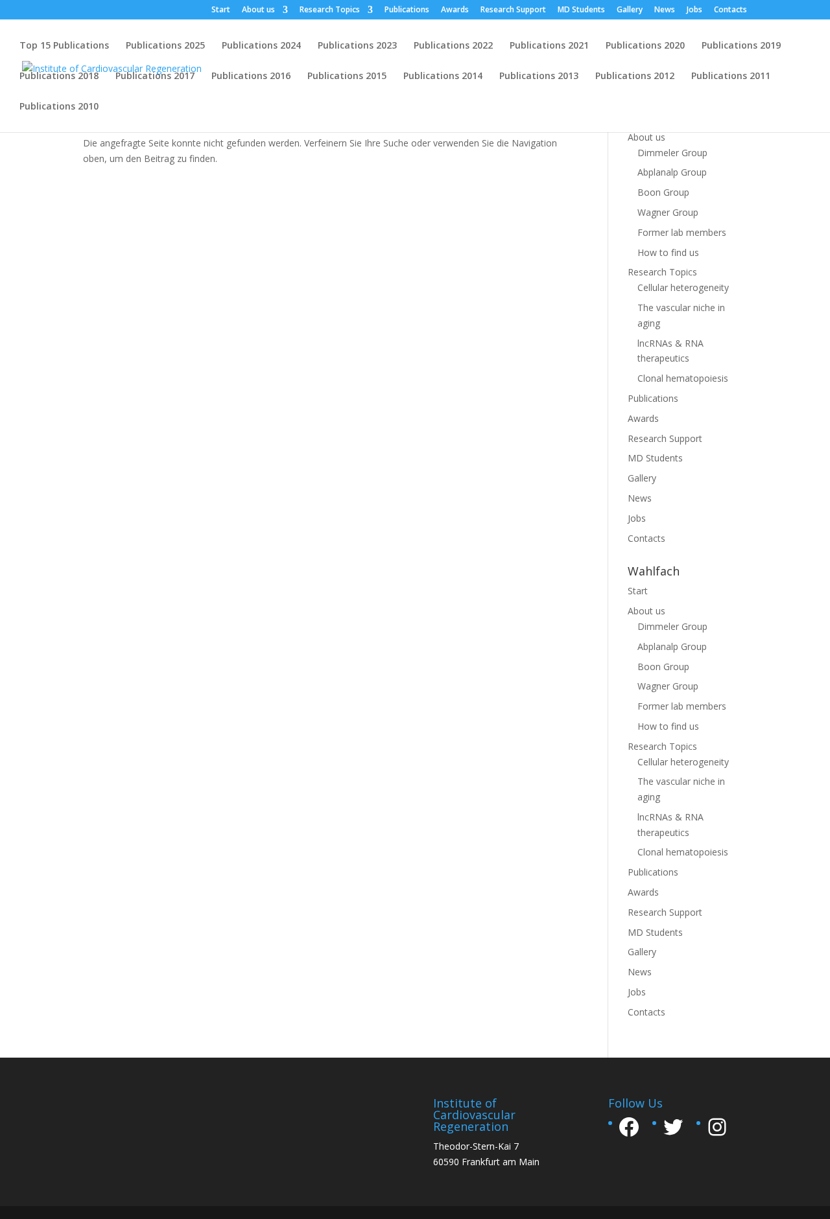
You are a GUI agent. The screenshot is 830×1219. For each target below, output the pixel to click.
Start (220, 10)
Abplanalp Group (672, 172)
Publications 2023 (357, 46)
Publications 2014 (442, 76)
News (664, 10)
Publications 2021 (549, 46)
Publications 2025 (165, 46)
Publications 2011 (730, 76)
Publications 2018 (59, 76)
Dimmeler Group (672, 152)
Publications (407, 10)
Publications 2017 (155, 76)
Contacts (730, 10)
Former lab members (681, 232)
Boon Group (663, 192)
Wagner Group (667, 212)
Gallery (630, 10)
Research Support (513, 10)
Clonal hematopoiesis (682, 378)
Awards (455, 10)
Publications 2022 (453, 46)
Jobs (694, 10)
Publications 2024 (261, 46)
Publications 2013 (538, 76)
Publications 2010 (59, 107)
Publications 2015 (346, 76)
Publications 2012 (634, 76)
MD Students (581, 10)
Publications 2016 (250, 76)
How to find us (668, 252)
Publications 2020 (645, 46)
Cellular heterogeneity (683, 287)
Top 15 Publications (64, 46)
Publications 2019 (741, 46)
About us (258, 10)
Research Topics (330, 10)
